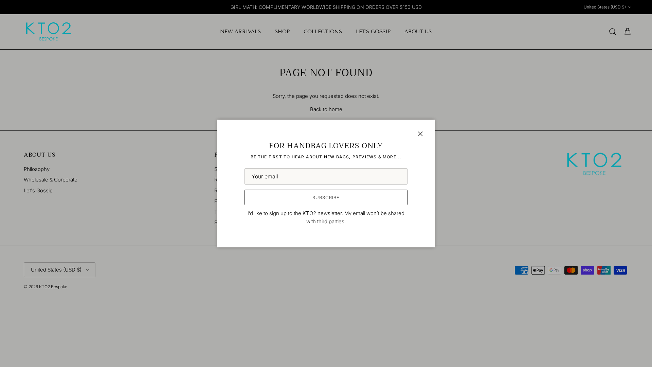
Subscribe (325, 197)
